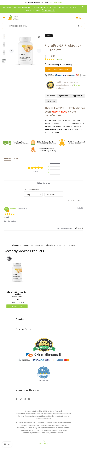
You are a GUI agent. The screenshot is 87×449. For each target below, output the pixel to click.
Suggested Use (77, 96)
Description (51, 96)
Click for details (48, 10)
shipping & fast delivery (60, 64)
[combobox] (43, 26)
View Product (17, 306)
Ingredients (63, 96)
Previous (11, 51)
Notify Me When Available (58, 69)
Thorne (77, 85)
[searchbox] (43, 190)
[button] (79, 26)
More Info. (51, 101)
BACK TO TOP (43, 444)
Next (39, 51)
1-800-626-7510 (55, 3)
